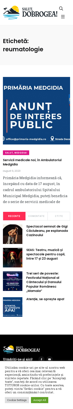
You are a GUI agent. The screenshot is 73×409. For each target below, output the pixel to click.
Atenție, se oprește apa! (45, 299)
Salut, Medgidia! (16, 153)
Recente (14, 216)
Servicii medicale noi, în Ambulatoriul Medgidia (32, 162)
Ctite (59, 216)
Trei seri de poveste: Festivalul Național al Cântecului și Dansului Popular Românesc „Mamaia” (43, 282)
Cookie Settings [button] (17, 400)
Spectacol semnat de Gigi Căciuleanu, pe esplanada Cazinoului (47, 230)
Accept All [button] (39, 400)
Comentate (36, 216)
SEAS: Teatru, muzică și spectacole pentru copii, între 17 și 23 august (45, 254)
